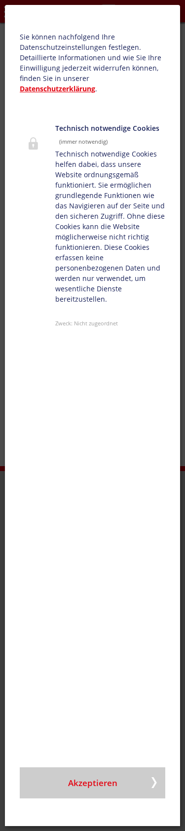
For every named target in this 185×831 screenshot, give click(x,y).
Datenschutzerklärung (57, 88)
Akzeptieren (92, 783)
